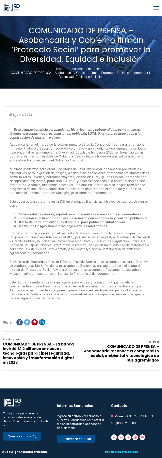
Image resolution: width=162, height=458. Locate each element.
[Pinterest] (34, 322)
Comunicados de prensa (84, 69)
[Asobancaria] (12, 8)
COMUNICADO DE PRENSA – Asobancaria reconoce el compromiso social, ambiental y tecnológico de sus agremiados (121, 353)
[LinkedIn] (42, 322)
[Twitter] (27, 322)
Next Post (152, 341)
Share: (7, 322)
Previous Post (12, 339)
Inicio (60, 69)
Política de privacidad (121, 452)
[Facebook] (19, 322)
